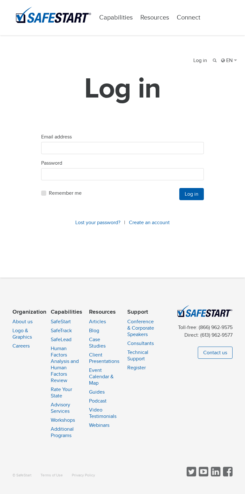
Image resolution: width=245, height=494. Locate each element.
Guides (97, 392)
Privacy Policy (83, 475)
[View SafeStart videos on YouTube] (202, 475)
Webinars (99, 425)
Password (51, 163)
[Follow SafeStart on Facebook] (227, 475)
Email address (56, 137)
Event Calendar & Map (101, 376)
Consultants (140, 343)
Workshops (63, 420)
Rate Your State (61, 392)
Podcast (98, 401)
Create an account (149, 222)
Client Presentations (104, 358)
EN (229, 60)
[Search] (214, 60)
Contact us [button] (215, 352)
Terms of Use (52, 475)
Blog (94, 330)
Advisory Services (60, 408)
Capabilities (116, 17)
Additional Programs (62, 432)
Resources (154, 17)
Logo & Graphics (22, 333)
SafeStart (61, 321)
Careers (21, 346)
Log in (200, 60)
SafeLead (61, 339)
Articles (97, 321)
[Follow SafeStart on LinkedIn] (215, 475)
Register (136, 368)
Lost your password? (97, 222)
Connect (188, 17)
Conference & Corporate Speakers (140, 328)
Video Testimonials (102, 413)
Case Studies (97, 342)
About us (22, 321)
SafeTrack (61, 330)
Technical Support (137, 355)
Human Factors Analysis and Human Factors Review (65, 364)
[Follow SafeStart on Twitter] (190, 475)
